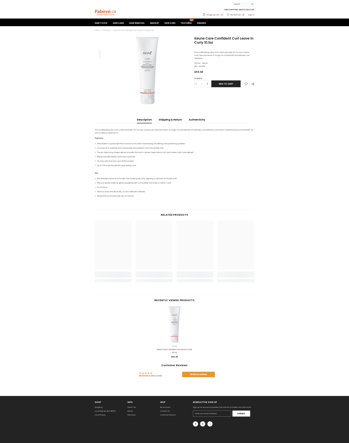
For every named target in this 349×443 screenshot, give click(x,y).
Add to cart (226, 83)
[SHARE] (251, 84)
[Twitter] (210, 424)
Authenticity (197, 119)
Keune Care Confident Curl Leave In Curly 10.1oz (174, 351)
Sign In (251, 15)
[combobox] (241, 4)
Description (144, 119)
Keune (204, 63)
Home (97, 30)
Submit (241, 413)
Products (107, 30)
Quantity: (198, 78)
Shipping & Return (170, 119)
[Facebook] (195, 424)
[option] (147, 70)
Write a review (198, 374)
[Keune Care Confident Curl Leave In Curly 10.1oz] (174, 324)
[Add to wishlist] (246, 83)
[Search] (243, 4)
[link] (113, 276)
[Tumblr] (202, 424)
